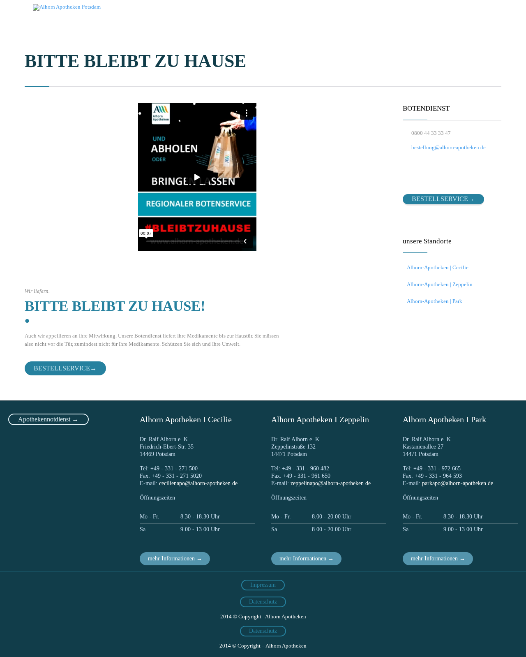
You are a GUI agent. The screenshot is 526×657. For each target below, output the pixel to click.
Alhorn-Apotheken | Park (434, 301)
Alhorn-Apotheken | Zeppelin (440, 284)
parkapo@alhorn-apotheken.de (457, 483)
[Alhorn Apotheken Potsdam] (67, 7)
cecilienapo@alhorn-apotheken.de (198, 483)
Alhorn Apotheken (285, 616)
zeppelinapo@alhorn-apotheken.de (331, 483)
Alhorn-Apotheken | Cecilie (437, 267)
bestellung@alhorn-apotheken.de (444, 147)
